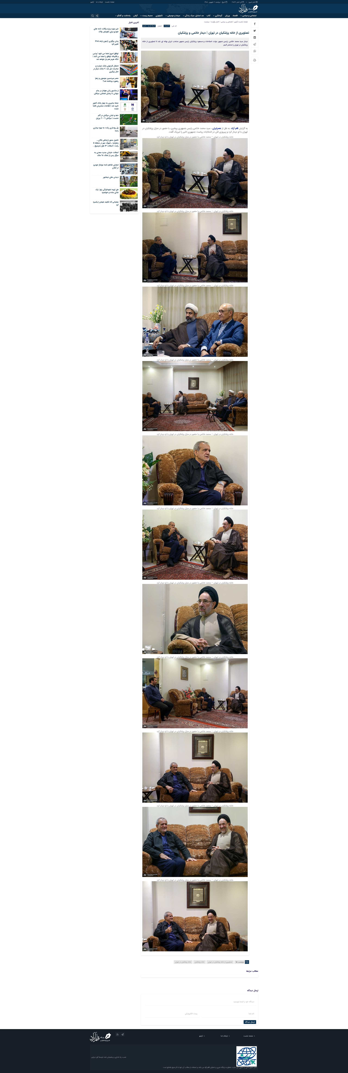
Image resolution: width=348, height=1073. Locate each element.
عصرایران (216, 128)
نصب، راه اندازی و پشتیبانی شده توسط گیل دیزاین (108, 1057)
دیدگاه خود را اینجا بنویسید (243, 1002)
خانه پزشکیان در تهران (183, 962)
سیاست (206, 22)
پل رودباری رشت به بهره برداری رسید (106, 129)
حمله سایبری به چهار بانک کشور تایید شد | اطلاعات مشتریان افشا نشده (106, 106)
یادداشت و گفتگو (123, 15)
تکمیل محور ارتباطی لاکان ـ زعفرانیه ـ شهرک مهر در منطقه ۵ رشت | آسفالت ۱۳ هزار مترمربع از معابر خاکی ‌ (106, 144)
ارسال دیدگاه (250, 1022)
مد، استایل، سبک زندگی (194, 15)
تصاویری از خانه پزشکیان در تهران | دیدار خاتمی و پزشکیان (213, 32)
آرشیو (92, 2)
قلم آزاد (234, 128)
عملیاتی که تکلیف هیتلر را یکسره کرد (106, 203)
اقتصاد (235, 15)
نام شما (251, 1014)
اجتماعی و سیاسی (249, 15)
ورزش (227, 15)
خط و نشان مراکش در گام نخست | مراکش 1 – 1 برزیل (107, 117)
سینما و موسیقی (173, 15)
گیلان (135, 15)
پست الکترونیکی (191, 1014)
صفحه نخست (109, 2)
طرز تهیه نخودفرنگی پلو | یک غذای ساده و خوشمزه (107, 191)
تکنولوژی (159, 15)
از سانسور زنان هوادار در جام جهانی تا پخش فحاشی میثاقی (106, 92)
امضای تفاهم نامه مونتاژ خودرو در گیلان (106, 166)
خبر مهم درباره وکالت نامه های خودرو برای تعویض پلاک (106, 30)
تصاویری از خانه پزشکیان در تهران (220, 962)
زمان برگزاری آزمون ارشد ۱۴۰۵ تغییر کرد (107, 43)
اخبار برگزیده (215, 22)
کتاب (208, 15)
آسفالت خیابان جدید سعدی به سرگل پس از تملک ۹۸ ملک (106, 154)
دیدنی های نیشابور (111, 177)
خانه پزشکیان (199, 962)
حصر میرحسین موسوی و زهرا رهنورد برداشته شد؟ (107, 80)
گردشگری (218, 15)
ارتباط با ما (99, 2)
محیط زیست (147, 15)
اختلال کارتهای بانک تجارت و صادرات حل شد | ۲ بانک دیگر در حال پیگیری (106, 68)
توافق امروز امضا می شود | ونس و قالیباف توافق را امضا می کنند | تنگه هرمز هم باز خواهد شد (106, 56)
